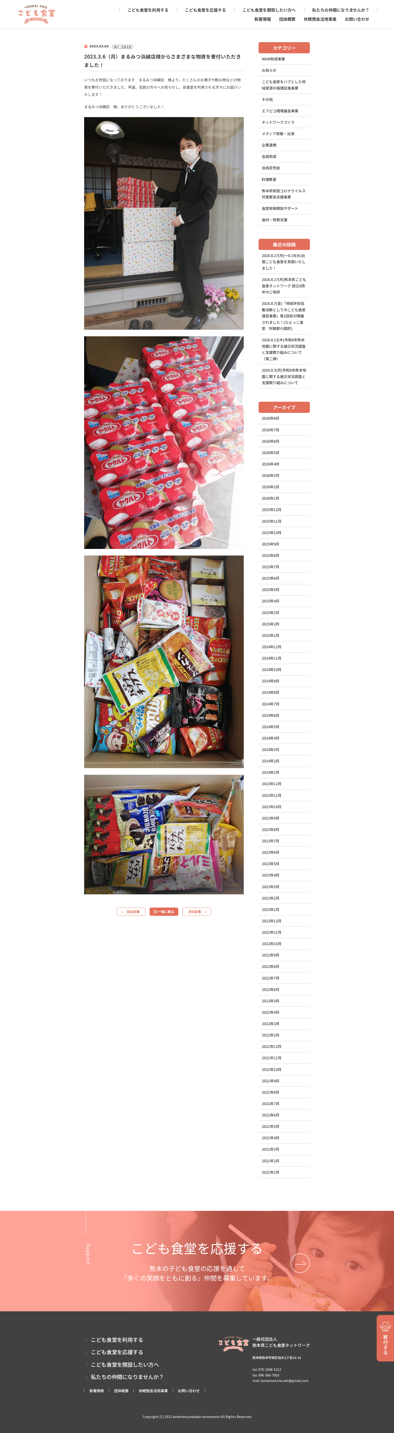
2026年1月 (270, 498)
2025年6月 (270, 578)
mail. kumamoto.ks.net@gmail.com (280, 1380)
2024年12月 (271, 646)
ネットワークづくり (278, 122)
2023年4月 (270, 875)
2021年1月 (270, 1172)
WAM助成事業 (273, 59)
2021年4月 (270, 1137)
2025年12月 (271, 509)
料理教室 (269, 179)
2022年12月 (271, 921)
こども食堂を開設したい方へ (269, 10)
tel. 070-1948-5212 (266, 1369)
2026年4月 (270, 464)
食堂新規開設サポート (280, 208)
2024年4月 (270, 738)
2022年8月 (270, 966)
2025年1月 (270, 635)
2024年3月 (270, 749)
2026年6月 (270, 441)
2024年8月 (270, 692)
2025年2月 (270, 624)
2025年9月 (270, 544)
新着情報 (262, 19)
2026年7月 (270, 429)
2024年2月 (270, 761)
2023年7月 (270, 841)
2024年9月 (270, 681)
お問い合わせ (357, 19)
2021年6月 (270, 1115)
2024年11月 (271, 658)
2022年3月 (270, 1023)
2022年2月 (270, 1035)
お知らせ (269, 70)
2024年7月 (270, 704)
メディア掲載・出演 (278, 133)
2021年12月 (271, 1046)
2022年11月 (271, 932)
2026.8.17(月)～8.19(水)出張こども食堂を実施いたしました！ (284, 262)
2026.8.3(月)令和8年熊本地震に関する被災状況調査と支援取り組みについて (284, 376)
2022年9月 (270, 955)
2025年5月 (270, 589)
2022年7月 (270, 978)
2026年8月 (270, 418)
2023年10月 (271, 806)
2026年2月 (270, 486)
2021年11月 (271, 1057)
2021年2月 (270, 1160)
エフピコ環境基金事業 (280, 110)
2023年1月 (270, 909)
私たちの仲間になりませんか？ (340, 10)
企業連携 (269, 145)
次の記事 (194, 911)
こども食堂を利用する (147, 10)
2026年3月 (270, 475)
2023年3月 (270, 886)
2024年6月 (270, 715)
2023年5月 (270, 863)
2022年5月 (270, 1000)
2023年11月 (271, 795)
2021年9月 (270, 1080)
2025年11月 (271, 521)
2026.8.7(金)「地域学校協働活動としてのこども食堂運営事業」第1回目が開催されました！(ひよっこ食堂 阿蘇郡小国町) (284, 316)
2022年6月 (270, 989)
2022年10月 (271, 943)
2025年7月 (270, 566)
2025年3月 (270, 612)
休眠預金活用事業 (320, 19)
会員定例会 (271, 167)
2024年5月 (270, 726)
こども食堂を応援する (205, 10)
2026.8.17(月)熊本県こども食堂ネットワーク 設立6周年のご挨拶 (284, 286)
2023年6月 (270, 852)
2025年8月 (270, 555)
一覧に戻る (166, 911)
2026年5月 (270, 452)
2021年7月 (270, 1103)
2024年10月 (271, 669)
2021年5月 (270, 1126)
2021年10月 (271, 1069)
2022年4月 (270, 1012)
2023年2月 (270, 898)
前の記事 (133, 911)
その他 (267, 99)
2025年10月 (271, 532)
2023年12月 (271, 783)
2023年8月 (270, 829)
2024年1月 (270, 772)
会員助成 (269, 156)
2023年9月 (270, 818)
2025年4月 (270, 601)
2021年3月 (270, 1149)
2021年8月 (270, 1092)
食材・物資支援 (274, 219)
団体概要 (287, 19)
